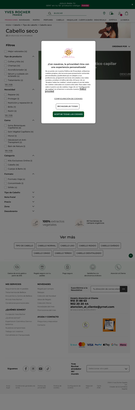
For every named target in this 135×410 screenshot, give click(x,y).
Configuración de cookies (68, 99)
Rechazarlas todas (67, 106)
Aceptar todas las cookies (68, 114)
